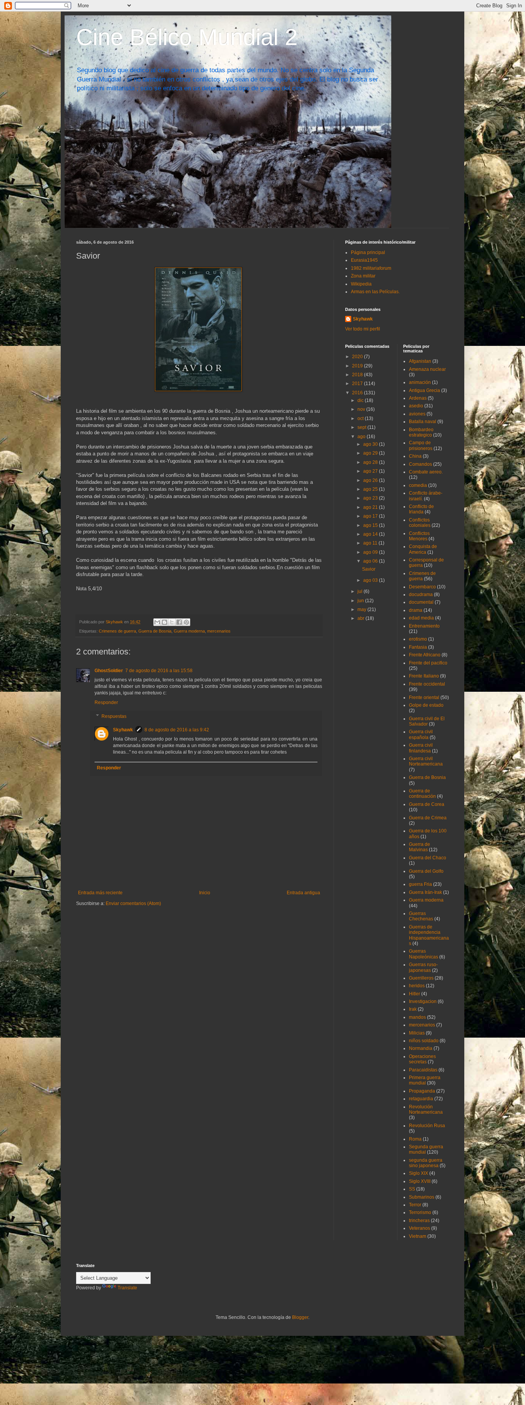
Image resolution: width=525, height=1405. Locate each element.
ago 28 (371, 462)
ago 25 (371, 489)
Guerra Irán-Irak (425, 892)
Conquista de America (423, 549)
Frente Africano (424, 655)
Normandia (420, 1048)
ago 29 (371, 453)
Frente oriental (424, 697)
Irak (413, 1009)
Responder (106, 702)
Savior (368, 569)
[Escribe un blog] (164, 622)
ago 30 (371, 444)
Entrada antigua (303, 892)
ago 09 (371, 552)
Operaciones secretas (422, 1059)
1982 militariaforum (371, 268)
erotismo (418, 639)
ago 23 (371, 498)
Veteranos (419, 1228)
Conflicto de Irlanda (421, 509)
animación (420, 382)
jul (360, 591)
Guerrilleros (421, 978)
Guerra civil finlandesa (421, 747)
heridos (417, 985)
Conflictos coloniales (419, 522)
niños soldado (424, 1040)
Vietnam (417, 1236)
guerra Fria (420, 884)
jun (361, 600)
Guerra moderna (189, 631)
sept (362, 427)
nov (361, 409)
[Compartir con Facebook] (179, 622)
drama (415, 610)
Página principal (368, 252)
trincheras (419, 1220)
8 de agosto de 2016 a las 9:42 (177, 729)
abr (361, 618)
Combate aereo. (426, 472)
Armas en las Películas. (375, 291)
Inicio (204, 892)
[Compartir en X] (172, 622)
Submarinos (421, 1197)
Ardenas (418, 398)
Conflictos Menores (419, 536)
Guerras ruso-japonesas (423, 967)
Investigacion (423, 1001)
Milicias (417, 1033)
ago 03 (371, 580)
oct (361, 418)
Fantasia (418, 647)
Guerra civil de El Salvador (427, 721)
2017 (358, 383)
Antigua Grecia (424, 390)
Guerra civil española (421, 734)
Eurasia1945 (364, 260)
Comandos (420, 464)
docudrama (421, 594)
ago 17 (371, 516)
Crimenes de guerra (117, 631)
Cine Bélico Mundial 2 (186, 37)
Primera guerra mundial (424, 1080)
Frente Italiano (424, 676)
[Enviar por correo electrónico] (157, 622)
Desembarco (422, 587)
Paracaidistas (423, 1070)
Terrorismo (420, 1212)
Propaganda (422, 1091)
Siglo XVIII (419, 1181)
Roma (415, 1139)
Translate (127, 1287)
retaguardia (421, 1098)
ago (362, 436)
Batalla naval (422, 421)
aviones (417, 414)
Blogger (300, 1317)
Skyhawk (123, 729)
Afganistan (420, 361)
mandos (417, 1017)
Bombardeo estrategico (421, 432)
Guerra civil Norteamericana (426, 761)
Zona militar (363, 276)
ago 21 (371, 507)
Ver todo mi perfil (362, 329)
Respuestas (113, 716)
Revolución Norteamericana (426, 1109)
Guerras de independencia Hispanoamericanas (429, 935)
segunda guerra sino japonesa (425, 1163)
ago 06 (371, 561)
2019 (358, 366)
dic (361, 400)
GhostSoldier (109, 670)
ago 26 (371, 480)
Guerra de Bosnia (154, 631)
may (362, 609)
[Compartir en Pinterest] (186, 622)
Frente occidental (427, 684)
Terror (415, 1204)
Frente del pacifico (428, 663)
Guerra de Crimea (428, 817)
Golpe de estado (426, 705)
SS (412, 1189)
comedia (418, 485)
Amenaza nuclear (427, 369)
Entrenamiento (424, 626)
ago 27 (371, 471)
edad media (421, 618)
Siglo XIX (418, 1173)
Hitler (414, 993)
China (415, 456)
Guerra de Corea (426, 804)
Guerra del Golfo (426, 871)
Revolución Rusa (427, 1125)
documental (421, 602)
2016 (358, 392)
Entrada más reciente (100, 892)
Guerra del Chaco (427, 857)
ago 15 (371, 525)
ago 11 (371, 543)
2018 (358, 374)
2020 (358, 356)
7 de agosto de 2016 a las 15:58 (159, 670)
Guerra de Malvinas (419, 847)
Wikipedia (361, 284)
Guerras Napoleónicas (423, 953)
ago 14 (371, 534)
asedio (416, 406)
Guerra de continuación (422, 793)
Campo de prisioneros (420, 445)
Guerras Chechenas (421, 916)
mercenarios (219, 631)
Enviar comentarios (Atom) (133, 903)
